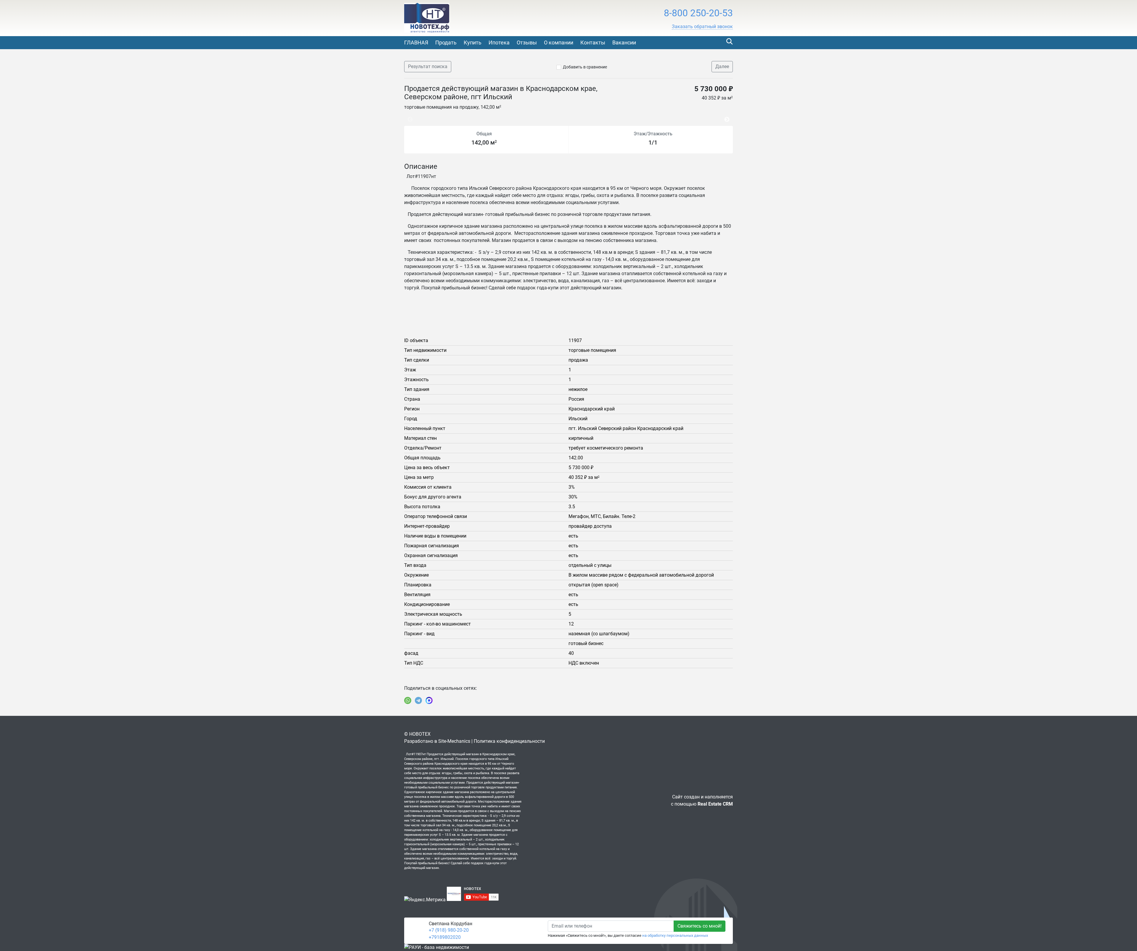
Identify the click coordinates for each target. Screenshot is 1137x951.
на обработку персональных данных (675, 935)
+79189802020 (445, 937)
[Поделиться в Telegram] (418, 700)
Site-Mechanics (454, 741)
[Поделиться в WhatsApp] (407, 700)
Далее (722, 66)
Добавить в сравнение (585, 67)
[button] (702, 27)
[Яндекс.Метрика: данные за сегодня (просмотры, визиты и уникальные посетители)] (425, 899)
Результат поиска (427, 66)
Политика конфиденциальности (509, 741)
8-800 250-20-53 (698, 13)
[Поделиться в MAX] (429, 700)
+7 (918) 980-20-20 (449, 930)
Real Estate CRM (715, 804)
